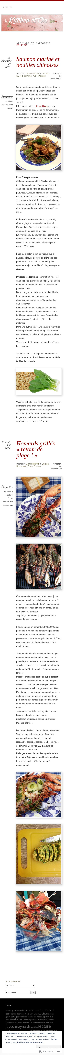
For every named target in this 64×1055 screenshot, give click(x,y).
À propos (7, 7)
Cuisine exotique (24, 76)
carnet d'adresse (18, 1014)
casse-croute (33, 1013)
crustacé (9, 495)
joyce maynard (17, 1027)
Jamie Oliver (42, 106)
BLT (31, 1010)
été (5, 491)
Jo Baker (49, 1023)
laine (36, 1027)
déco (26, 1020)
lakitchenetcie (32, 73)
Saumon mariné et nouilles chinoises (37, 62)
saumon (10, 108)
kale (31, 1027)
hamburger (11, 1022)
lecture (44, 1026)
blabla (25, 1010)
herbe (10, 498)
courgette (16, 1016)
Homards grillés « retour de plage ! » (35, 449)
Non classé (21, 466)
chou (45, 1013)
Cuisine (45, 73)
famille (40, 1019)
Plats (34, 76)
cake (8, 1013)
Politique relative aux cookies (30, 1042)
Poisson (42, 76)
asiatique (9, 101)
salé (11, 104)
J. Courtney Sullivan (37, 1023)
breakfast (38, 1010)
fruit (46, 1019)
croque (30, 1017)
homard (6, 502)
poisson (5, 104)
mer (11, 502)
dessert (18, 1019)
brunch (49, 1010)
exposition (32, 1020)
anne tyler (11, 1010)
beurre (10, 491)
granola (51, 1020)
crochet (24, 1017)
